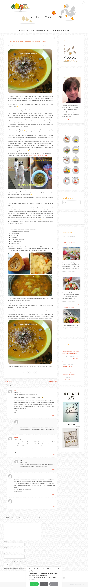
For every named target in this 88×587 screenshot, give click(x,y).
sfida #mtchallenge (27, 46)
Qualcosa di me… (29, 30)
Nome (5, 541)
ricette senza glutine (42, 45)
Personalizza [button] (54, 584)
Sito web (5, 553)
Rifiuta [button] (44, 584)
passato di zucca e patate (19, 46)
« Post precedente (7, 381)
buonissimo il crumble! (67, 366)
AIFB (33, 119)
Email (5, 547)
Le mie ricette (40, 30)
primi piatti (30, 45)
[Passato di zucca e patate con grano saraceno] (30, 71)
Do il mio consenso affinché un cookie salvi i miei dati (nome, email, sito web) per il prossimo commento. (24, 561)
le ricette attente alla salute (24, 45)
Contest (49, 30)
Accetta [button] (34, 584)
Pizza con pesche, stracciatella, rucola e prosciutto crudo (68, 242)
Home (21, 30)
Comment (6, 520)
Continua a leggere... (67, 119)
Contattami (65, 30)
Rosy (15, 390)
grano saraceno (12, 46)
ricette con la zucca (36, 45)
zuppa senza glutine (33, 46)
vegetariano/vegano (49, 45)
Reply (53, 415)
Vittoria (15, 475)
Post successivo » (53, 381)
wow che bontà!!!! (66, 379)
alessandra (16, 437)
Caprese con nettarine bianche (71, 274)
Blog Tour (56, 30)
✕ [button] (58, 568)
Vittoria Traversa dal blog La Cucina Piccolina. (38, 155)
